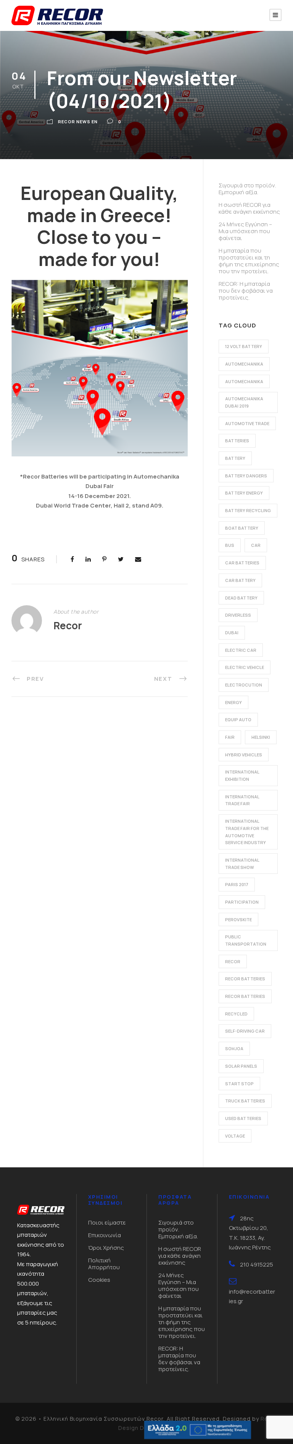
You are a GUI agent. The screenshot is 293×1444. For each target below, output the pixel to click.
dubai (231, 632)
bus (229, 545)
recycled (236, 1014)
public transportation (245, 940)
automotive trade (247, 423)
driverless (238, 615)
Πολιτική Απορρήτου (104, 1263)
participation (242, 902)
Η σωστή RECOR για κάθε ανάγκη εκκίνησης (249, 208)
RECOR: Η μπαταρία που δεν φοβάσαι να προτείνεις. (246, 290)
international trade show (242, 863)
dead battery (241, 598)
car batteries (242, 563)
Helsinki (260, 737)
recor (232, 961)
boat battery (241, 528)
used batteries (243, 1118)
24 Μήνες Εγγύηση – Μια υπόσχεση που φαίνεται (245, 231)
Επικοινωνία (104, 1235)
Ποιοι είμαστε (107, 1222)
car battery (240, 580)
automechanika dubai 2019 (244, 402)
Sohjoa (234, 1048)
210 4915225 (256, 1264)
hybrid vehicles (243, 754)
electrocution (243, 685)
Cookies (99, 1280)
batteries (237, 440)
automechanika (244, 364)
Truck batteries (245, 1101)
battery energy (244, 493)
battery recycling (248, 510)
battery (235, 458)
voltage (235, 1136)
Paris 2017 (236, 884)
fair (230, 737)
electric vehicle (244, 667)
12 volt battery (243, 346)
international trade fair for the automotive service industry (247, 831)
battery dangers (246, 476)
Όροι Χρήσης (106, 1248)
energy (233, 702)
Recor (67, 625)
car (256, 545)
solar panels (241, 1066)
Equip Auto (238, 719)
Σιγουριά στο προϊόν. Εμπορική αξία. (247, 188)
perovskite (238, 919)
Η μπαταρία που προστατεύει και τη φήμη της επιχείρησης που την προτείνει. (249, 261)
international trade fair (242, 800)
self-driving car (245, 1031)
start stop (239, 1083)
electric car (240, 650)
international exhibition (242, 775)
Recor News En (78, 121)
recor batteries (245, 978)
